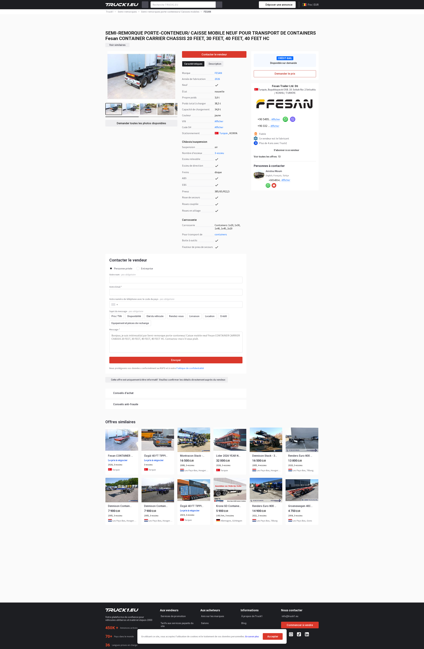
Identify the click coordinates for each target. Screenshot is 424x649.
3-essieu (219, 153)
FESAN (218, 73)
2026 (217, 79)
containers (221, 234)
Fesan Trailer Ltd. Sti (285, 86)
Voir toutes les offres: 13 (267, 156)
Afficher (219, 121)
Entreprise (147, 268)
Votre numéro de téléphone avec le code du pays (141, 299)
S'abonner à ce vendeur (286, 150)
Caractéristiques (193, 64)
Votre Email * (115, 286)
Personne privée (123, 268)
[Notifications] (245, 4)
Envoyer (176, 360)
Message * (114, 329)
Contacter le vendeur (214, 54)
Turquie (223, 133)
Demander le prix (285, 73)
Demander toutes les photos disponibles (141, 123)
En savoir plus (252, 636)
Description (215, 64)
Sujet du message (126, 311)
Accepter (272, 636)
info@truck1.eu (290, 616)
